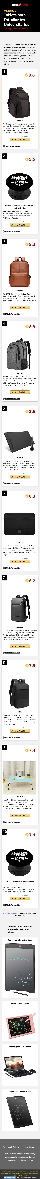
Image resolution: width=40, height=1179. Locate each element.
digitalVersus (6, 913)
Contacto (32, 1147)
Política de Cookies (20, 1147)
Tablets (14, 913)
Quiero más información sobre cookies (26, 1177)
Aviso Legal (7, 1147)
